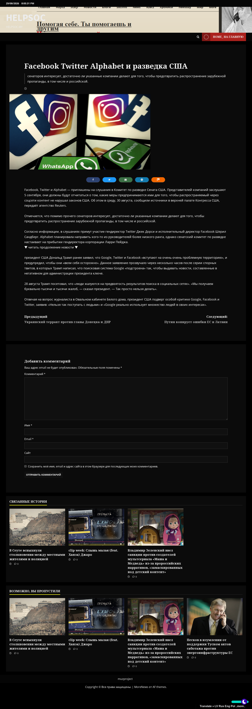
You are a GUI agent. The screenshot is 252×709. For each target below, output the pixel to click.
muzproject (125, 679)
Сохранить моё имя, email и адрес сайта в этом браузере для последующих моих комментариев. (93, 466)
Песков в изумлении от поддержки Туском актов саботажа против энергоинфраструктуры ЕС (210, 646)
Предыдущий (67, 319)
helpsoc (26, 17)
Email (29, 439)
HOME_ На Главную (228, 37)
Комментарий (34, 374)
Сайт (27, 453)
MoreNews (141, 687)
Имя (28, 425)
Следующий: (196, 319)
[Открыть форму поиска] (198, 37)
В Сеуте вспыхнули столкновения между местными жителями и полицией (37, 554)
